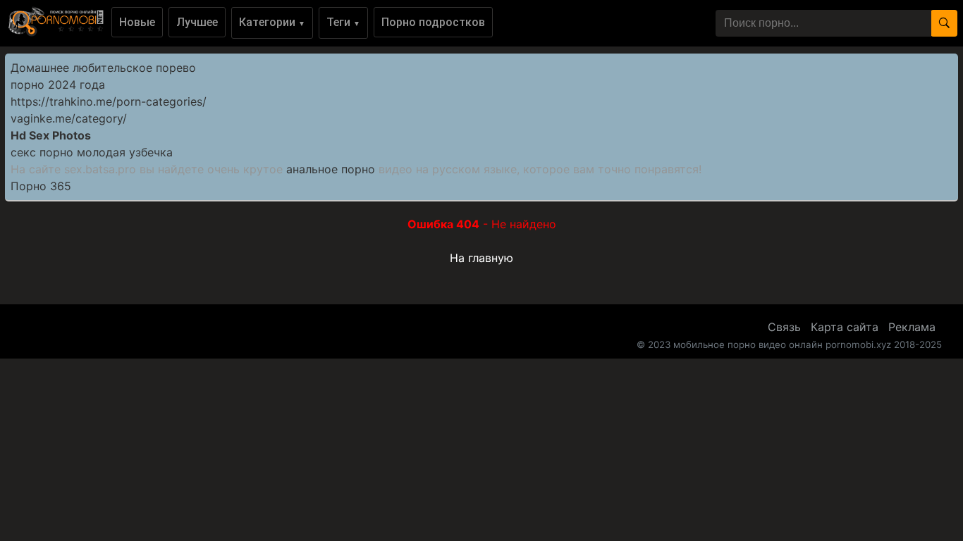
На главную (481, 258)
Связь (784, 327)
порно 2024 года (58, 84)
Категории (272, 22)
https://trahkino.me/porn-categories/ (109, 101)
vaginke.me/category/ (69, 118)
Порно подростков (433, 22)
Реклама (912, 327)
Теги (343, 22)
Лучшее (197, 22)
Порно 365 (41, 186)
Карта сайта (844, 327)
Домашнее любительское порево (103, 68)
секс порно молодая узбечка (92, 152)
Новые (137, 22)
